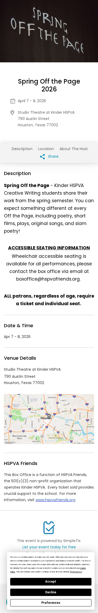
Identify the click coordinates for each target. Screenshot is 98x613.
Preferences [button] (76, 572)
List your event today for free (49, 547)
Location (46, 148)
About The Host (74, 148)
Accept (50, 581)
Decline (50, 592)
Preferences (50, 603)
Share (53, 156)
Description (22, 148)
